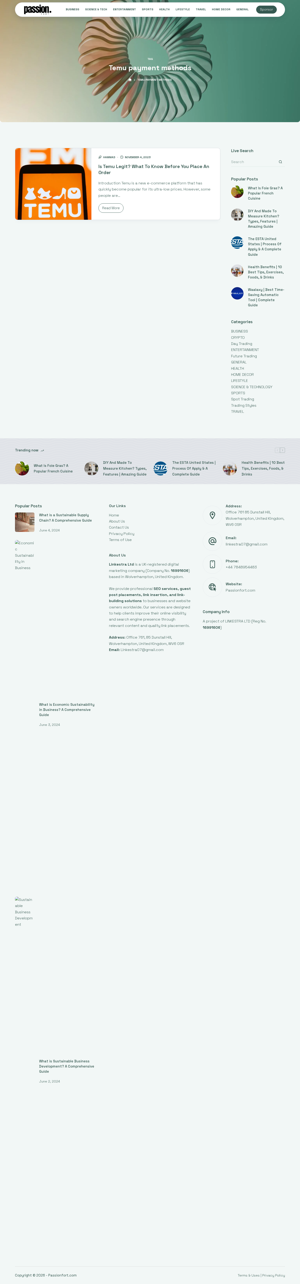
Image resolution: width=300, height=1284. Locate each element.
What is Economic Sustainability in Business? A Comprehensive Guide (66, 709)
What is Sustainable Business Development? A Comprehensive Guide (66, 1066)
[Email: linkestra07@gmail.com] (212, 541)
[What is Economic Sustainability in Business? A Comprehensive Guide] (24, 715)
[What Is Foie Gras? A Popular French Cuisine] (237, 192)
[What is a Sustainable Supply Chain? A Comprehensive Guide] (24, 522)
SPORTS (147, 9)
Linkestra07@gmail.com (142, 649)
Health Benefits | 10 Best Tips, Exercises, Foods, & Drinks (266, 272)
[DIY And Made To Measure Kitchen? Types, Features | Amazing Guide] (237, 215)
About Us (117, 521)
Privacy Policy (121, 533)
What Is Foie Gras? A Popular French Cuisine (265, 193)
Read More (112, 209)
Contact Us (119, 527)
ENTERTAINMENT (124, 9)
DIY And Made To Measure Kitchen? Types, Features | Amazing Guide (124, 468)
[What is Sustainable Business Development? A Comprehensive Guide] (24, 1072)
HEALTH (164, 9)
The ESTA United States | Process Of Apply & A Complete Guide (194, 468)
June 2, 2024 (49, 1081)
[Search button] (280, 162)
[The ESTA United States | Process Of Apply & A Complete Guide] (237, 242)
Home (114, 515)
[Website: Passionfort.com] (212, 587)
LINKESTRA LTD (237, 621)
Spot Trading (242, 399)
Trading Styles (243, 405)
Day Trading (241, 343)
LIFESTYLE (183, 9)
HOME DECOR (221, 9)
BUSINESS (72, 9)
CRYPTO (238, 337)
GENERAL (242, 9)
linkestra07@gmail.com (246, 544)
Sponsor (266, 9)
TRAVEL (201, 9)
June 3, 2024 (49, 725)
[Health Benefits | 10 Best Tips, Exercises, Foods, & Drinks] (237, 270)
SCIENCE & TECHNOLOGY (251, 386)
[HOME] (130, 80)
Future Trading (244, 356)
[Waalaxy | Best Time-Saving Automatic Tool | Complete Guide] (237, 293)
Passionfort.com (240, 590)
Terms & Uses (249, 1275)
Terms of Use (120, 539)
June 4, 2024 (49, 530)
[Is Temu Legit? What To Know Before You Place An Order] (53, 184)
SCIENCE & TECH (96, 9)
